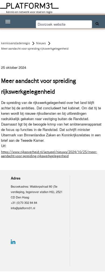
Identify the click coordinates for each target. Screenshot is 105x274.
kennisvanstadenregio (15, 43)
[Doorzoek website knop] (96, 23)
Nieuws (41, 43)
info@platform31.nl (23, 208)
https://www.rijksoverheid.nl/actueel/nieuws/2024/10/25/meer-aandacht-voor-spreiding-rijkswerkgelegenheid (49, 154)
